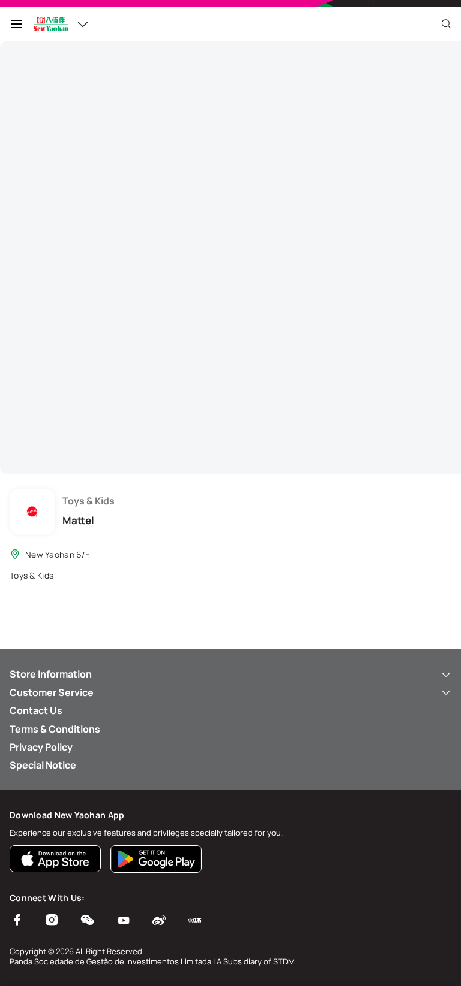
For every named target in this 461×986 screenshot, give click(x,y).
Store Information (51, 674)
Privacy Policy (41, 747)
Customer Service (52, 692)
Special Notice (43, 765)
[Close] (446, 24)
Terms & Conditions (55, 729)
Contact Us (36, 710)
